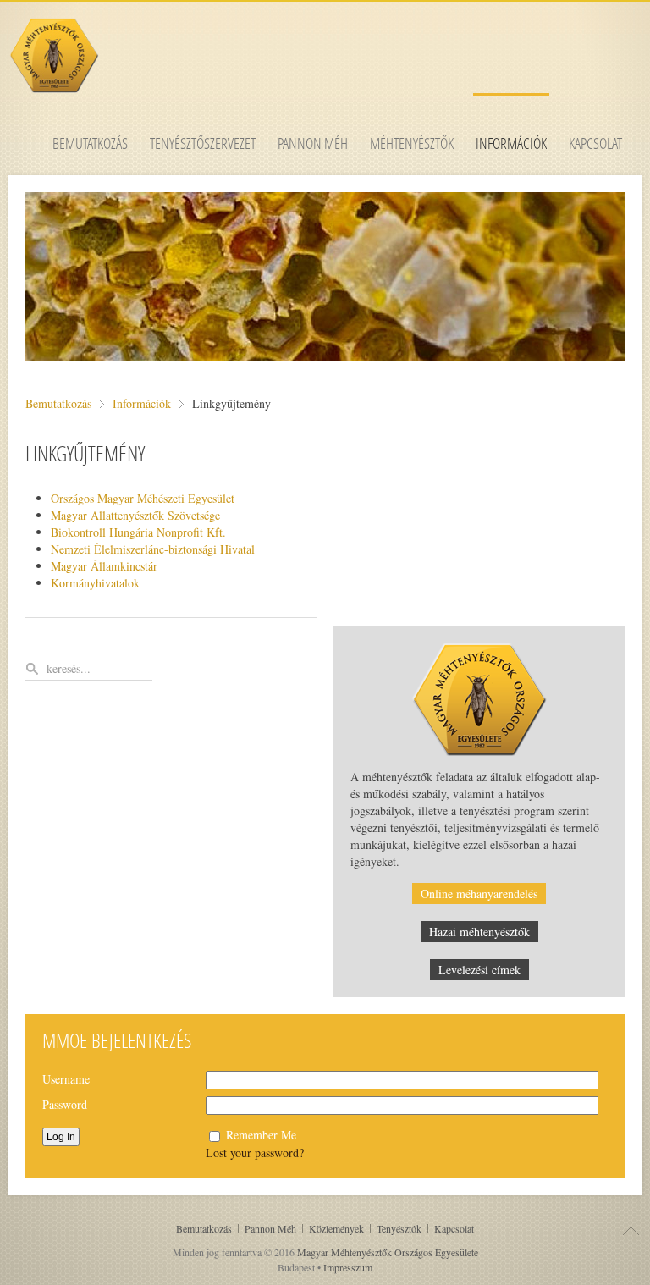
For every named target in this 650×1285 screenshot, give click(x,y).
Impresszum (347, 1267)
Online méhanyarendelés (479, 893)
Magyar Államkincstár (104, 566)
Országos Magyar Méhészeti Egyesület (142, 498)
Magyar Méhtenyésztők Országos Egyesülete (387, 1252)
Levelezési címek (479, 970)
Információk (142, 403)
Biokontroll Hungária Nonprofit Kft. (138, 532)
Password (64, 1104)
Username (66, 1079)
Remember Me (261, 1135)
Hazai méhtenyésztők (479, 932)
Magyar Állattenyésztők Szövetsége (135, 515)
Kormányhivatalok (95, 583)
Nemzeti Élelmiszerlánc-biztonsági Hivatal (153, 549)
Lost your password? (255, 1152)
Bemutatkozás (58, 403)
